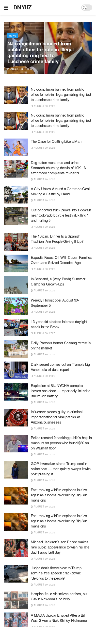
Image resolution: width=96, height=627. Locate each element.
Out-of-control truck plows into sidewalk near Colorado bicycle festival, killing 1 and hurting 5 (61, 215)
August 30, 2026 (21, 69)
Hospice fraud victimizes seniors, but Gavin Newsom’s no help (59, 596)
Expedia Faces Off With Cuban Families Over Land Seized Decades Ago (61, 260)
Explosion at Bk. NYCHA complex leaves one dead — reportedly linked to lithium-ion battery (60, 390)
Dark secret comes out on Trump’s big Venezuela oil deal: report (60, 367)
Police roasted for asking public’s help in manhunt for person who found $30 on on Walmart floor (61, 442)
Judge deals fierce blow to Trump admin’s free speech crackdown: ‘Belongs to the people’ (56, 573)
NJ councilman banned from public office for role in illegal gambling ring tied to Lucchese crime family (40, 52)
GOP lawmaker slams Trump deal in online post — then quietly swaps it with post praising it (61, 468)
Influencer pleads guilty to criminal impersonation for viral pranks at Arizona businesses (56, 417)
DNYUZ (22, 7)
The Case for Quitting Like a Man (56, 141)
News (12, 35)
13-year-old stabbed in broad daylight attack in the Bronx (59, 324)
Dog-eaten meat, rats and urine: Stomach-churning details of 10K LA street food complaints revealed (58, 167)
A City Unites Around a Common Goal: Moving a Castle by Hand (61, 191)
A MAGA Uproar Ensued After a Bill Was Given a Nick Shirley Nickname (59, 617)
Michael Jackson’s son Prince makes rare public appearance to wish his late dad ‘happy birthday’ (60, 547)
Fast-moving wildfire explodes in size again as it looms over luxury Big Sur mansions (59, 495)
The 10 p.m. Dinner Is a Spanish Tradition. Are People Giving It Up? (57, 238)
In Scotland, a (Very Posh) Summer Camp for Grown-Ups (58, 281)
